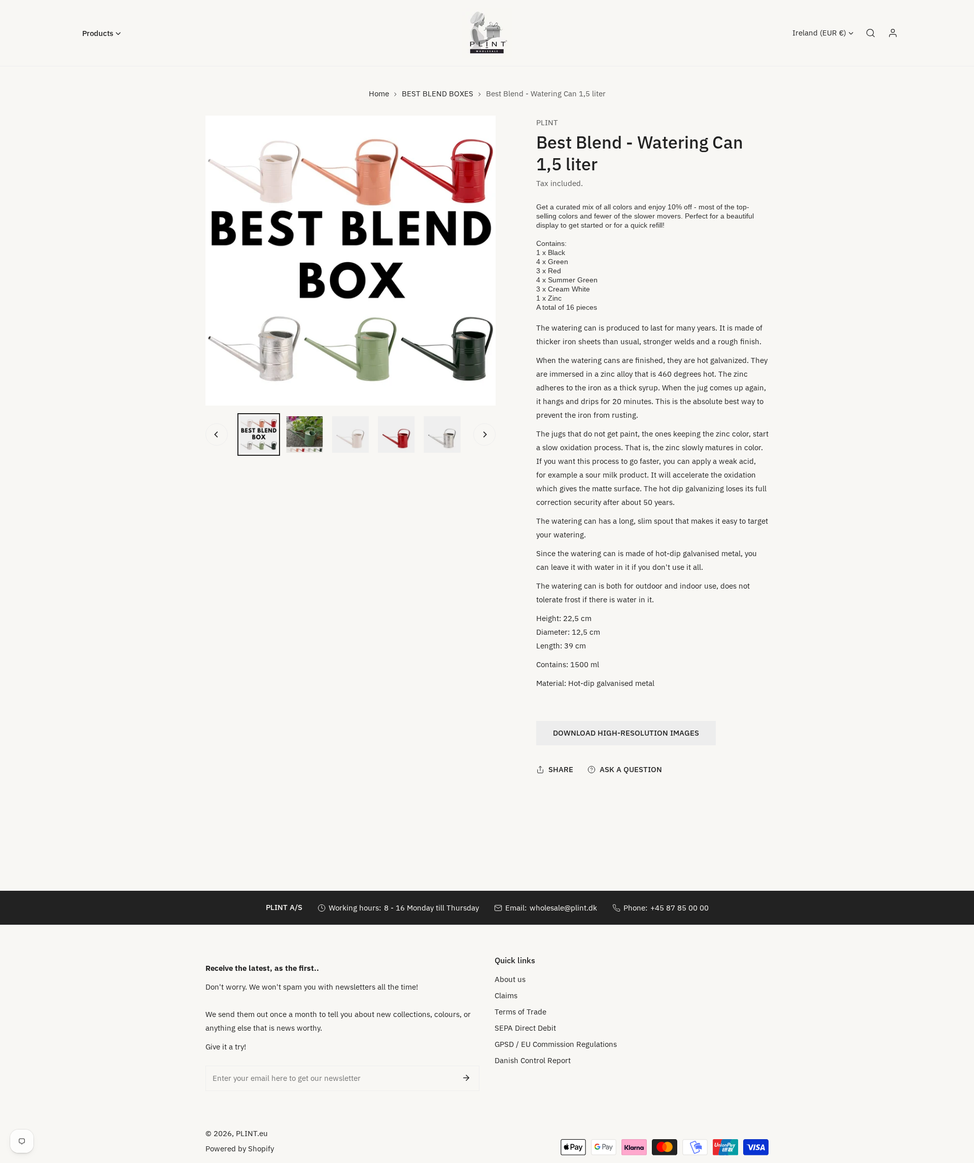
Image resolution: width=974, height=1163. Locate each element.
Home (379, 93)
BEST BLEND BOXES (437, 93)
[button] (101, 33)
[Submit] (466, 1078)
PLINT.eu (252, 1133)
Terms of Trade (520, 1011)
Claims (506, 995)
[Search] (870, 33)
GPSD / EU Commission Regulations (556, 1044)
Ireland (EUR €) (819, 33)
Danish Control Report (533, 1060)
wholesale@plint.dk (563, 908)
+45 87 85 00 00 (679, 908)
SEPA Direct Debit (525, 1028)
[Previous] (216, 434)
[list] (350, 261)
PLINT (547, 122)
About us (510, 979)
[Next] (484, 434)
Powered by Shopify (239, 1148)
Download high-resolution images (626, 733)
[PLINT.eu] (487, 33)
